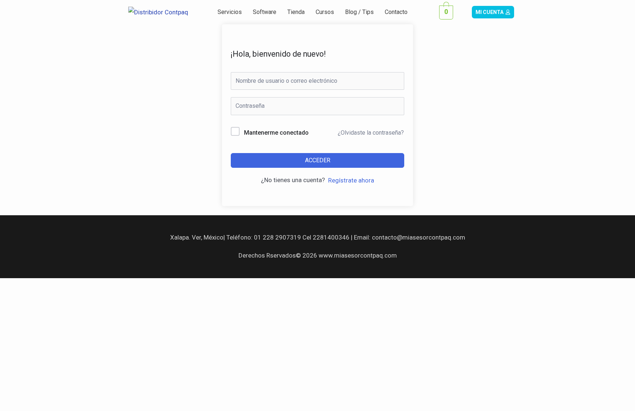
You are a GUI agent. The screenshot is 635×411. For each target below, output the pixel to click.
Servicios (230, 11)
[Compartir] (76, 286)
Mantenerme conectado (276, 132)
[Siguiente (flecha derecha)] (45, 300)
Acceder (317, 160)
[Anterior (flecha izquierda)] (14, 300)
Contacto (396, 11)
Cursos (325, 11)
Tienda (296, 11)
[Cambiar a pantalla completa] (45, 286)
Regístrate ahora (351, 180)
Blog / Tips (359, 11)
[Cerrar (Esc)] (107, 286)
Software (264, 11)
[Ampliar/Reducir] (14, 286)
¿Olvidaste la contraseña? (371, 132)
